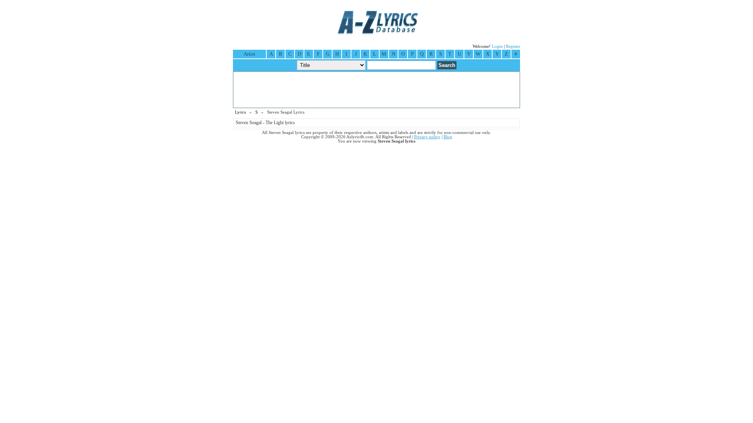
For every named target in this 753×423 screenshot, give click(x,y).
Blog (448, 137)
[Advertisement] (376, 89)
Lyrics (240, 112)
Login (497, 46)
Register (513, 46)
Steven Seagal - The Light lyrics (265, 122)
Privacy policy (427, 137)
